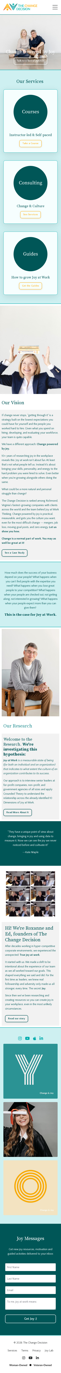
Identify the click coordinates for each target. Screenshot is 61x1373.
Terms (24, 1350)
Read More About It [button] (17, 812)
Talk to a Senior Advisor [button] (30, 60)
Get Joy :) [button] (30, 1319)
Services (12, 1350)
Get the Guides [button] (30, 285)
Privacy (36, 1350)
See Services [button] (30, 214)
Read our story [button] (16, 1018)
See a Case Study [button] (14, 552)
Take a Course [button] (30, 143)
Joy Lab (49, 1350)
